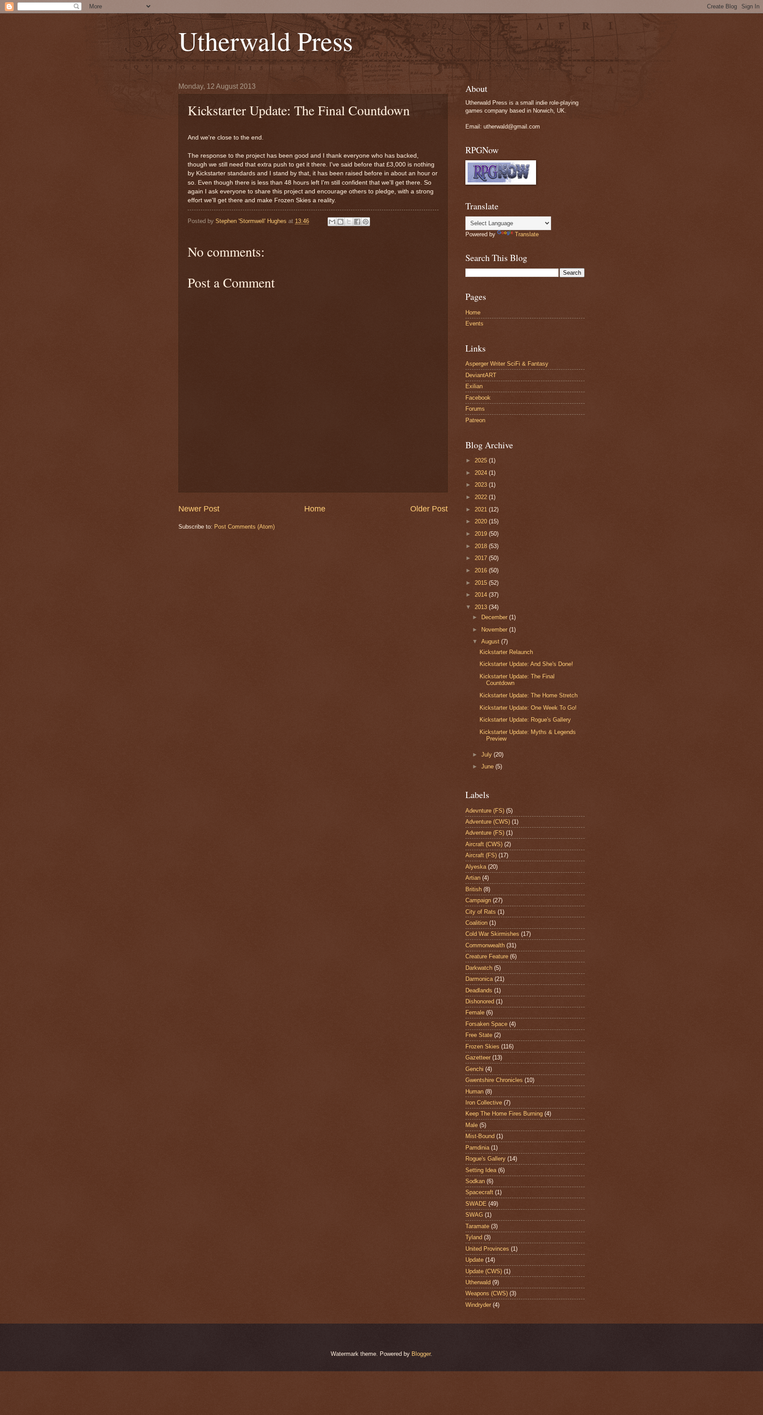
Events (474, 323)
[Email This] (332, 221)
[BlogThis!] (340, 221)
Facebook (478, 397)
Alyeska (475, 866)
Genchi (474, 1069)
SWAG (474, 1214)
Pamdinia (477, 1147)
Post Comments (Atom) (244, 526)
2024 (482, 472)
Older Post (429, 508)
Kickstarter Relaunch (506, 652)
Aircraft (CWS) (483, 844)
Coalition (476, 922)
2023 (482, 484)
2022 (482, 497)
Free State (478, 1035)
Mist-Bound (480, 1136)
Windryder (478, 1304)
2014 (482, 594)
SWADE (476, 1203)
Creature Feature (486, 956)
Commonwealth (485, 945)
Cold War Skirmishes (492, 934)
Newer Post (198, 508)
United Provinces (487, 1248)
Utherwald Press (265, 40)
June (488, 766)
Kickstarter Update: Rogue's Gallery (525, 719)
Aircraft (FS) (481, 855)
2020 (482, 521)
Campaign (478, 900)
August (491, 641)
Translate (527, 234)
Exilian (474, 386)
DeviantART (480, 375)
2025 (482, 460)
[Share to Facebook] (357, 221)
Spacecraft (479, 1192)
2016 (482, 570)
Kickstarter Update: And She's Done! (526, 664)
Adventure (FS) (484, 832)
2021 (482, 509)
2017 (482, 558)
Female (474, 1012)
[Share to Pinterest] (365, 221)
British (473, 889)
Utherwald (478, 1282)
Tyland (473, 1237)
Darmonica (479, 979)
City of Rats (480, 911)
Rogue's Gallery (485, 1158)
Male (471, 1125)
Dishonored (479, 1001)
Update (474, 1259)
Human (474, 1091)
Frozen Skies (482, 1046)
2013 (482, 607)
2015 (482, 582)
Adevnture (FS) (484, 810)
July (487, 754)
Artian (472, 877)
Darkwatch (478, 968)
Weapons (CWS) (486, 1293)
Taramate (477, 1226)
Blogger (421, 1354)
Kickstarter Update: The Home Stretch (529, 695)
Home (314, 508)
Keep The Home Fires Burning (504, 1113)
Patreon (475, 420)
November (495, 629)
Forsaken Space (486, 1024)
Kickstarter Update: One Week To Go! (528, 707)
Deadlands (478, 990)
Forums (475, 408)
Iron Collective (483, 1102)
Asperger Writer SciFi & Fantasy (506, 363)
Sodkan (475, 1181)
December (495, 617)
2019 (482, 533)
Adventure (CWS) (487, 821)
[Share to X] (348, 221)
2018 (482, 546)
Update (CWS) (483, 1271)
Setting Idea (480, 1170)
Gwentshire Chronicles (494, 1080)
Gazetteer (478, 1057)
